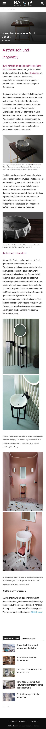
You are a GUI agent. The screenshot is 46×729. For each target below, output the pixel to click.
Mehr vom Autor (28, 638)
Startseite (34, 721)
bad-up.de (11, 9)
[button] (4, 3)
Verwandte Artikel (11, 638)
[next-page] (8, 706)
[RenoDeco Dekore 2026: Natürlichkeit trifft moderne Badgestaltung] (9, 684)
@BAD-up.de (36, 612)
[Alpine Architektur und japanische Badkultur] (9, 648)
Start (3, 9)
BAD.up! (7, 41)
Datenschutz (23, 721)
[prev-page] (4, 706)
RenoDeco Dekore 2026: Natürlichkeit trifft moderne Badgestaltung (30, 685)
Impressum (13, 721)
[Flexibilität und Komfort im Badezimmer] (9, 672)
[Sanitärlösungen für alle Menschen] (9, 697)
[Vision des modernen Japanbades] (9, 660)
